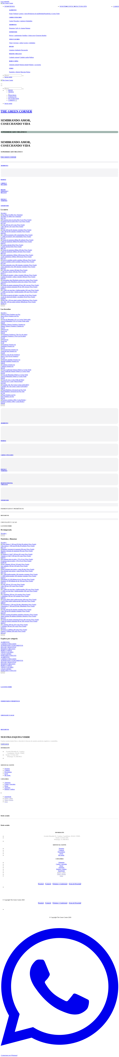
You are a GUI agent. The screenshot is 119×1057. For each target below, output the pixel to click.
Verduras (15, 13)
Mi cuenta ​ (7, 775)
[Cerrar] (1, 85)
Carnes (11, 21)
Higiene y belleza (9, 789)
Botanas (27, 28)
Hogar (6, 786)
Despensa (12, 28)
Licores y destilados (29, 43)
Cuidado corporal (14, 57)
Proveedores (8, 772)
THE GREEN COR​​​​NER (16, 111)
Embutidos (29, 21)
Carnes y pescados (9, 784)
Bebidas (41, 13)
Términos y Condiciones (60, 884)
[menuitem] (6, 6)
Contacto (7, 770)
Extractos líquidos (41, 35)
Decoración (24, 50)
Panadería (47, 13)
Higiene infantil (24, 65)
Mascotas (23, 72)
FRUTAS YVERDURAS (4, 470)
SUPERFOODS (5, 500)
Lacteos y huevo (23, 13)
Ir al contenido (5, 1)
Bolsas (28, 72)
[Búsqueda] (23, 75)
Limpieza (12, 50)
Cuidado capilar (24, 57)
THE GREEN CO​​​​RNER (8, 157)
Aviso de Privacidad (75, 884)
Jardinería (18, 50)
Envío (6, 773)
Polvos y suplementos (15, 35)
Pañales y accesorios (35, 65)
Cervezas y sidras (18, 43)
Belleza (31, 57)
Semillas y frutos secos (29, 35)
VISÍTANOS (5, 744)
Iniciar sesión (8, 77)
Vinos (11, 43)
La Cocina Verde (55, 13)
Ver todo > (4, 213)
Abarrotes (7, 787)
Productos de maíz (33, 13)
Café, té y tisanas (20, 28)
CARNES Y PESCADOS (7, 455)
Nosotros (7, 768)
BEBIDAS (3, 440)
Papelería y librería (14, 72)
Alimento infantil (14, 65)
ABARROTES (4, 423)
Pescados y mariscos (20, 21)
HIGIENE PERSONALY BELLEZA (7, 483)
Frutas (11, 13)
